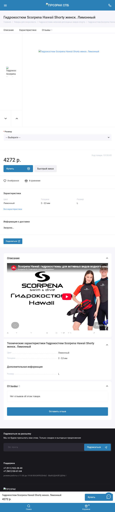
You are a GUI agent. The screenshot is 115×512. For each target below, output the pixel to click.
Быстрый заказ (45, 168)
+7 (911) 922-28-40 (13, 468)
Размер (8, 131)
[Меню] (5, 5)
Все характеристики (13, 209)
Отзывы (47, 30)
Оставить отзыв (57, 411)
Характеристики (27, 30)
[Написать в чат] (108, 496)
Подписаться (94, 447)
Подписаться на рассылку (17, 434)
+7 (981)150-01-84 (13, 471)
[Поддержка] (109, 5)
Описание (9, 30)
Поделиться (11, 241)
